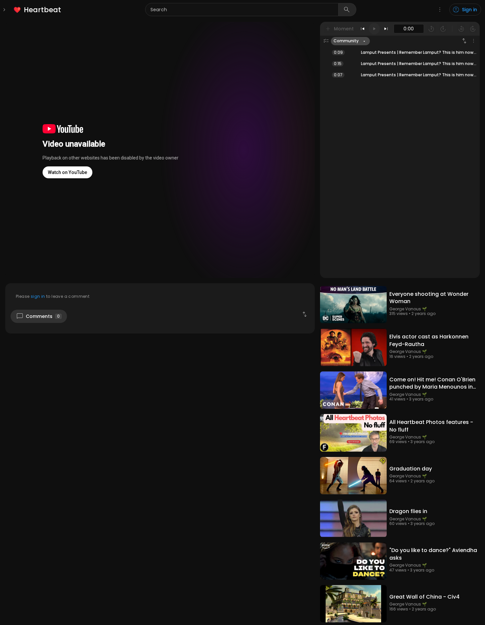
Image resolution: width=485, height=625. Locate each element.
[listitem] (38, 10)
